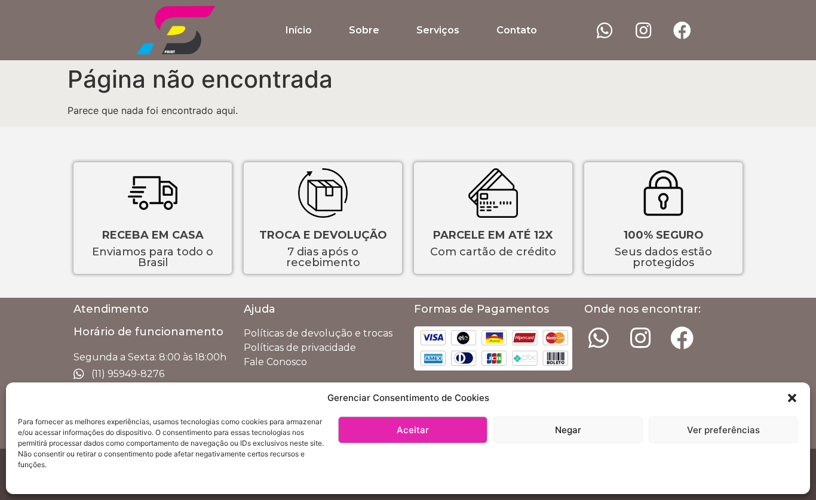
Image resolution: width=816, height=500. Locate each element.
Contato (516, 30)
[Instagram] (643, 30)
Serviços (437, 30)
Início (299, 30)
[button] (792, 398)
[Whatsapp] (604, 30)
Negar (568, 430)
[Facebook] (682, 30)
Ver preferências (723, 430)
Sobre (364, 30)
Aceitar (413, 430)
